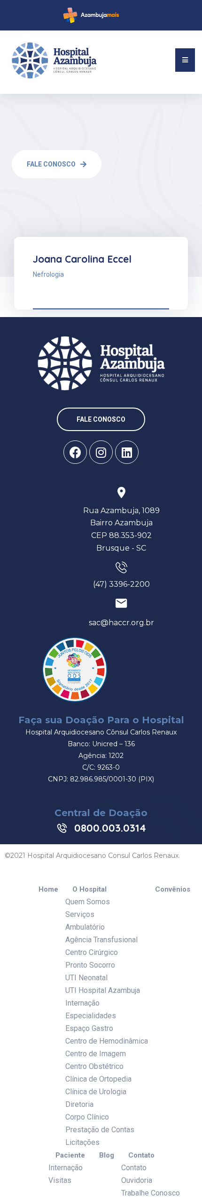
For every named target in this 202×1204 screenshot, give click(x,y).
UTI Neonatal (86, 977)
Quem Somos (87, 901)
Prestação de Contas (99, 1129)
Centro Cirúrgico (91, 952)
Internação (82, 1003)
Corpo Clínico (87, 1117)
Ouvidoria (136, 1180)
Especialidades (90, 1015)
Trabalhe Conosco (150, 1193)
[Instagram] (101, 452)
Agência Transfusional (101, 939)
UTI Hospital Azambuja (102, 990)
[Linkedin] (127, 452)
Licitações (82, 1142)
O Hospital (89, 889)
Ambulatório (85, 927)
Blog (106, 1155)
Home (48, 889)
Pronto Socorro (90, 965)
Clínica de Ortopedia (98, 1079)
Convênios (172, 889)
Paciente (70, 1155)
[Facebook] (75, 452)
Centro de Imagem (95, 1053)
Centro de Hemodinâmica (106, 1041)
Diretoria (79, 1104)
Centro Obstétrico (94, 1066)
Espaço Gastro (89, 1028)
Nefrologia (48, 274)
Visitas (59, 1180)
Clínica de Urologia (95, 1091)
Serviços (79, 914)
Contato (141, 1155)
